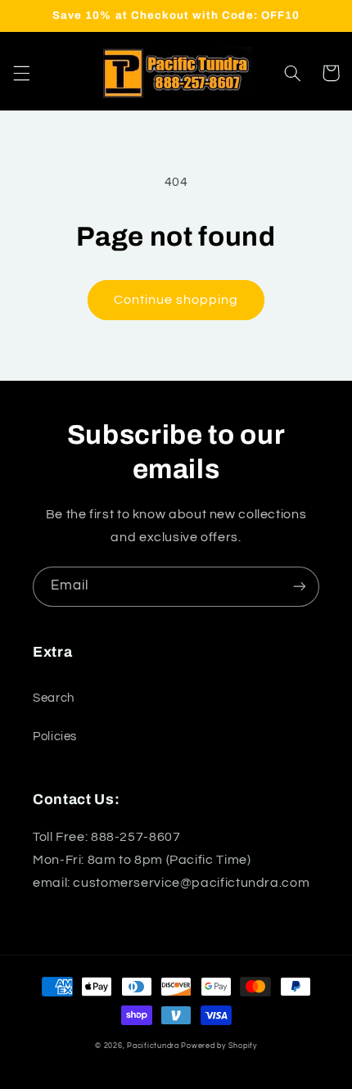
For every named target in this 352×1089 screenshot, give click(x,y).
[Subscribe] (299, 587)
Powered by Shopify (218, 1046)
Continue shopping (176, 299)
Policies (55, 736)
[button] (21, 73)
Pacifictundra (153, 1046)
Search (53, 698)
